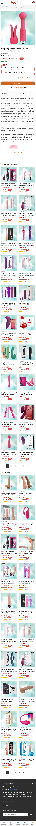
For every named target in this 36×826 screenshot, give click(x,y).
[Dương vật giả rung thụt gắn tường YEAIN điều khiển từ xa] (9, 482)
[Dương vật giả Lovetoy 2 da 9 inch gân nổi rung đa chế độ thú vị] (9, 512)
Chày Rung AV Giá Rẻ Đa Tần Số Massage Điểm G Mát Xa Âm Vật (8, 215)
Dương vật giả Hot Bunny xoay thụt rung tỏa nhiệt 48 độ (8, 760)
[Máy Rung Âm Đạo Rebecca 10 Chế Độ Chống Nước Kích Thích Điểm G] (27, 174)
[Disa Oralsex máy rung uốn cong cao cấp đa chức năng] (27, 263)
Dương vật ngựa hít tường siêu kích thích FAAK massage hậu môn (26, 553)
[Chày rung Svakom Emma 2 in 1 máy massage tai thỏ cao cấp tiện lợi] (18, 28)
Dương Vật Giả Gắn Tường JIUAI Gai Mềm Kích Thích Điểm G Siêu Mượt (26, 701)
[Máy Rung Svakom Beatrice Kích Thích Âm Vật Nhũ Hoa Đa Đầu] (27, 293)
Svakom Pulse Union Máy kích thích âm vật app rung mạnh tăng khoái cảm (9, 334)
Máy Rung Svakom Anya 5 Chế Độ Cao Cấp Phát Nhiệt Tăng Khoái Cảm (9, 394)
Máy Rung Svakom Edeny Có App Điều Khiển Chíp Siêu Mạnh (26, 454)
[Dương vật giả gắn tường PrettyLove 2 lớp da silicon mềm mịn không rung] (9, 719)
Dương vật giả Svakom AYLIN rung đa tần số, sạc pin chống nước (8, 671)
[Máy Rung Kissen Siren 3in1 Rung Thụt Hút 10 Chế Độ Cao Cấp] (9, 352)
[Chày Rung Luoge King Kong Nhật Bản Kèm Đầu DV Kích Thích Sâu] (9, 174)
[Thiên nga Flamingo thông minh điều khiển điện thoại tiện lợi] (27, 512)
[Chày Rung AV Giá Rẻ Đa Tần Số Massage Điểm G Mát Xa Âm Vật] (9, 203)
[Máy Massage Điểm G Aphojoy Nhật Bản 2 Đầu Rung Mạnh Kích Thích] (9, 412)
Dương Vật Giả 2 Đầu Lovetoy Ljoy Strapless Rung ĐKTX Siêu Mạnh (8, 583)
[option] (18, 28)
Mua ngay (18, 83)
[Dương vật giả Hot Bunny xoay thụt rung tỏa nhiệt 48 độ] (9, 748)
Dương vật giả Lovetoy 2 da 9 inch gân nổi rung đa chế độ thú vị (8, 524)
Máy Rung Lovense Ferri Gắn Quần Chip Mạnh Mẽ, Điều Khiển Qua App (26, 215)
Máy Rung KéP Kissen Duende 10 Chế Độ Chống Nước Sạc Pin (26, 394)
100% (27, 93)
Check (30, 814)
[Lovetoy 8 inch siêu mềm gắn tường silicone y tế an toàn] (27, 482)
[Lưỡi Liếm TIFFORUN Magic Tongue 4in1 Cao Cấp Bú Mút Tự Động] (27, 322)
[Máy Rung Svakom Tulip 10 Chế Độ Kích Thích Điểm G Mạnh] (27, 352)
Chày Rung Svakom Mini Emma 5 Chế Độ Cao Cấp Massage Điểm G (8, 454)
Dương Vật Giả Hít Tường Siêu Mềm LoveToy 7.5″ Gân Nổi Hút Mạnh (26, 760)
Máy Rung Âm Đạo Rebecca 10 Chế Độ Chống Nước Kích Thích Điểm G (26, 185)
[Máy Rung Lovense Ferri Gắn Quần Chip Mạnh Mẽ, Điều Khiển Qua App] (27, 203)
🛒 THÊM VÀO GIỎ (23, 78)
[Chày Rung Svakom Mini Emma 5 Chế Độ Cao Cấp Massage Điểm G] (9, 442)
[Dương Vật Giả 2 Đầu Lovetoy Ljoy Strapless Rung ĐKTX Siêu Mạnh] (9, 571)
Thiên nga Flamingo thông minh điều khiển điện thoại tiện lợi (26, 524)
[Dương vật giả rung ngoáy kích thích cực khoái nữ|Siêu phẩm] (27, 571)
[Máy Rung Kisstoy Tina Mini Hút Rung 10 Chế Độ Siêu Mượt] (27, 412)
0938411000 (19, 87)
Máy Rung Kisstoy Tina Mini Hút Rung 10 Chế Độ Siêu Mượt (26, 424)
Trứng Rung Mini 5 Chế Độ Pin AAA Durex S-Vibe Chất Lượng (9, 275)
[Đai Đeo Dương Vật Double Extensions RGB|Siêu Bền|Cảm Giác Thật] (9, 689)
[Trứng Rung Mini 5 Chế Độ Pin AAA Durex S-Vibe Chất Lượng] (9, 263)
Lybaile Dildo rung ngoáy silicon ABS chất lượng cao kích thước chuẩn (9, 612)
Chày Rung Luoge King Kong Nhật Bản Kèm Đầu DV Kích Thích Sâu (8, 185)
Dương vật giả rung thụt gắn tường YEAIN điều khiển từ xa (8, 494)
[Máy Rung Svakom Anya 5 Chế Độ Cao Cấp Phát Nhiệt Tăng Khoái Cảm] (9, 382)
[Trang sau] (27, 466)
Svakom (12, 55)
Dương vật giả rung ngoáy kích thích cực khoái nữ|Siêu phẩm (26, 583)
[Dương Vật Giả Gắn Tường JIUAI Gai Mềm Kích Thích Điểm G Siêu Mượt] (27, 689)
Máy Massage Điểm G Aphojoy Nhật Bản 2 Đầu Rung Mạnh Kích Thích (8, 424)
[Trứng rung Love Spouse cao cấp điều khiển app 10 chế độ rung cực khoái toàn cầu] (27, 719)
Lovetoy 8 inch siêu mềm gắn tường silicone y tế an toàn (26, 494)
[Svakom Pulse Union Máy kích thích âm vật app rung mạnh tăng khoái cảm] (9, 322)
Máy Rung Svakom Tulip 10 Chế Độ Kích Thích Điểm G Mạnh (26, 364)
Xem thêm (17, 152)
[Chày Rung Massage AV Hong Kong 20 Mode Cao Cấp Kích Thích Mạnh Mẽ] (9, 293)
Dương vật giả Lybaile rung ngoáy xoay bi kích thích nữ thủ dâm (26, 612)
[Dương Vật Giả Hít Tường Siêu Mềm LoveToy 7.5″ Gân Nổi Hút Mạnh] (27, 748)
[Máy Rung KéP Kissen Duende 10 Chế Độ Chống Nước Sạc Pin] (27, 382)
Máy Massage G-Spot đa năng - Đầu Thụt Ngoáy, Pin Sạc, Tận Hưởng (26, 245)
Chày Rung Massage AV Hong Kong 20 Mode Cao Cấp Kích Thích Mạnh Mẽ (8, 304)
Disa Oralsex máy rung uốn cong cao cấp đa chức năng (26, 275)
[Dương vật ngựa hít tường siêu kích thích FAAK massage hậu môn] (27, 542)
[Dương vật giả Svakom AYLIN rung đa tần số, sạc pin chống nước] (9, 659)
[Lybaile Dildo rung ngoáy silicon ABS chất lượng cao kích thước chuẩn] (9, 601)
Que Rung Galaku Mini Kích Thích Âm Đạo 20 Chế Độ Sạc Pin (9, 245)
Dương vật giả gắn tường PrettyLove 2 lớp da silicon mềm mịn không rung (9, 730)
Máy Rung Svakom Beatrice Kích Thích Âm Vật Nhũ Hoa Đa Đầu (25, 304)
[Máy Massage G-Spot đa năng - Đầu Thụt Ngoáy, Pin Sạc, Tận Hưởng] (27, 233)
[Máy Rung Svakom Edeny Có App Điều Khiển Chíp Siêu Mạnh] (27, 442)
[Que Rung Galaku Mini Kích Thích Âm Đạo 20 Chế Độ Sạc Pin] (9, 233)
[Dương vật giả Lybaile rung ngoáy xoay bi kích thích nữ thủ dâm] (27, 601)
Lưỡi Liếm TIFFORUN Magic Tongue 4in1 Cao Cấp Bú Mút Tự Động (26, 334)
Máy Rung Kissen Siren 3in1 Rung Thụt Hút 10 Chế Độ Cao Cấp (8, 364)
